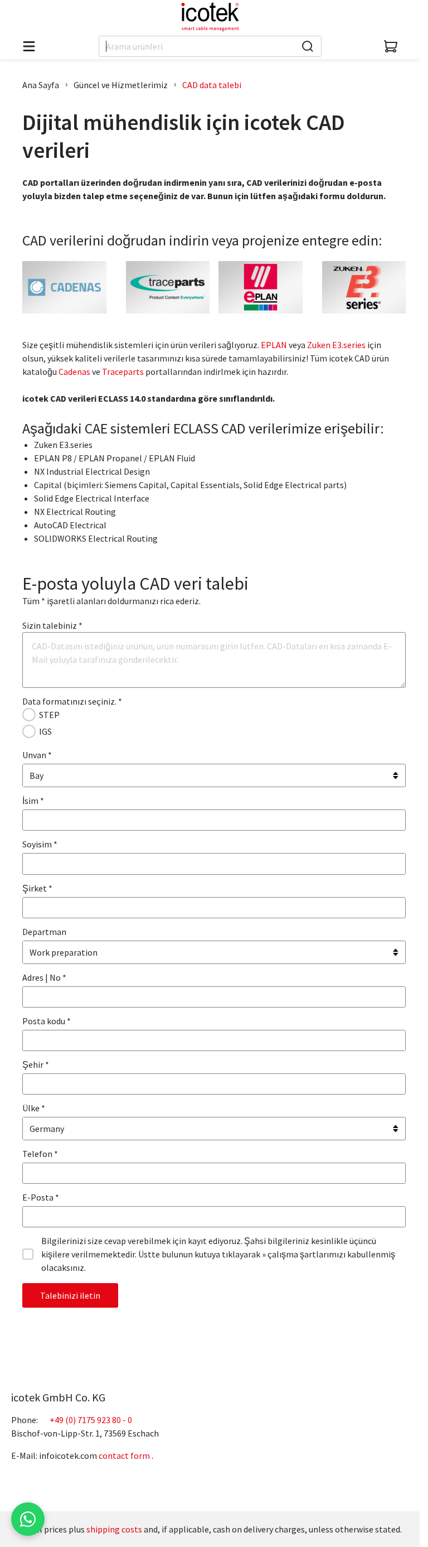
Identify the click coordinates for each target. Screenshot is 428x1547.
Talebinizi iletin (70, 1295)
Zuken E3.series (336, 344)
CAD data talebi (211, 84)
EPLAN (274, 344)
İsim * (33, 800)
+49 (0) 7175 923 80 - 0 (91, 1419)
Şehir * (35, 1064)
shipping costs (114, 1529)
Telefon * (40, 1153)
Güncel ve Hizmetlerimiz (121, 84)
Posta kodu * (46, 1020)
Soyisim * (39, 844)
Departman (44, 931)
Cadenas (74, 371)
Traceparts (123, 371)
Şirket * (37, 888)
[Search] (307, 46)
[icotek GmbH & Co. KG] (210, 16)
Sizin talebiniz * (52, 625)
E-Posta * (40, 1197)
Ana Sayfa (40, 84)
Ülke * (33, 1108)
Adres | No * (44, 977)
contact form (124, 1455)
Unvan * (37, 754)
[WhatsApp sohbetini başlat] (28, 1519)
